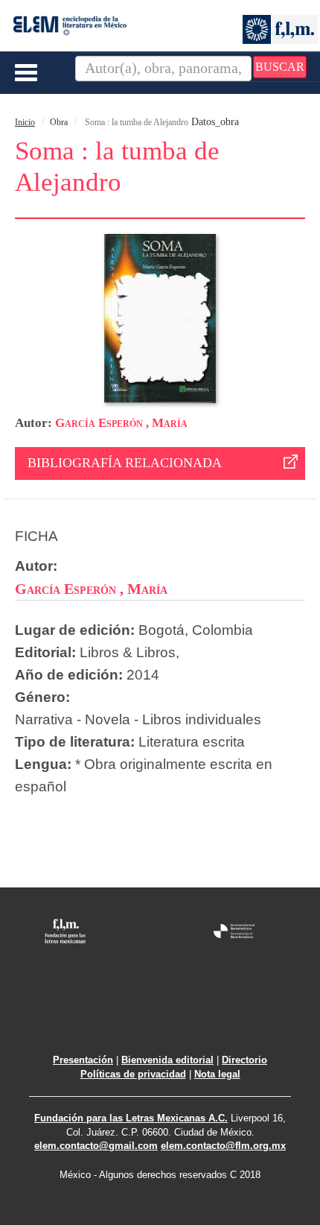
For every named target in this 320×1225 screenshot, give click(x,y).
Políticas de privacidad (133, 1074)
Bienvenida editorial (167, 1060)
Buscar (279, 66)
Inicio (25, 122)
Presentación (83, 1060)
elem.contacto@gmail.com (96, 1145)
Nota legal (217, 1074)
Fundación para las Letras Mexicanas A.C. (131, 1118)
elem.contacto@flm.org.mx (223, 1145)
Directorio (244, 1060)
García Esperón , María (121, 423)
